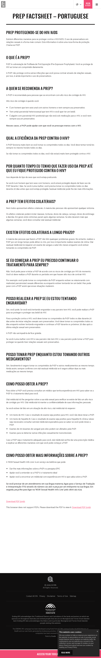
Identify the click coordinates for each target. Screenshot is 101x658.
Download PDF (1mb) (81, 507)
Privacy (42, 596)
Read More (65, 652)
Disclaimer (51, 596)
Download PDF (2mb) (15, 501)
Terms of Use (62, 596)
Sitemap (73, 596)
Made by (50, 636)
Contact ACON (32, 596)
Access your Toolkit (49, 654)
